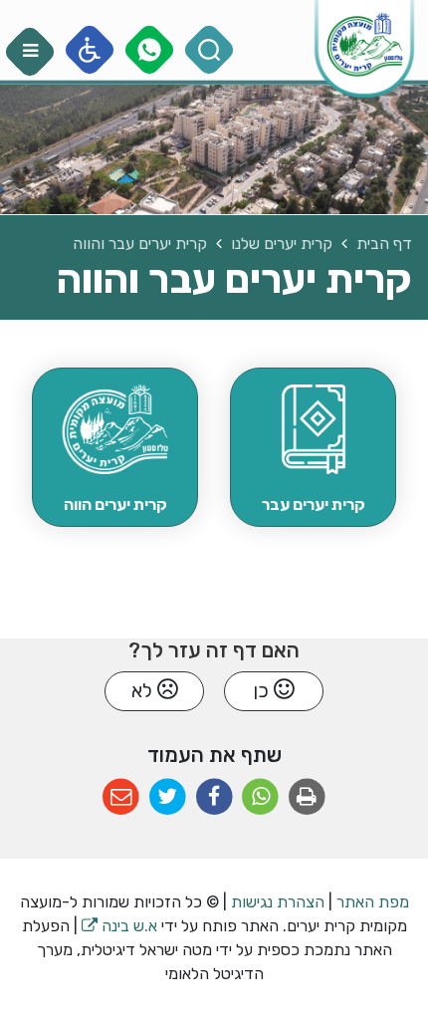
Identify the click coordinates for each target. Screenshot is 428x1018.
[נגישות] (90, 50)
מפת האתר (372, 901)
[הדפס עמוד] (307, 797)
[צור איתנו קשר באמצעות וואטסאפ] (149, 50)
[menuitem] (313, 447)
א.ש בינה (119, 925)
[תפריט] (30, 52)
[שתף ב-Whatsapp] (260, 797)
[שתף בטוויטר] (167, 797)
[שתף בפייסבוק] (214, 797)
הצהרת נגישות (277, 901)
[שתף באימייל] (121, 797)
